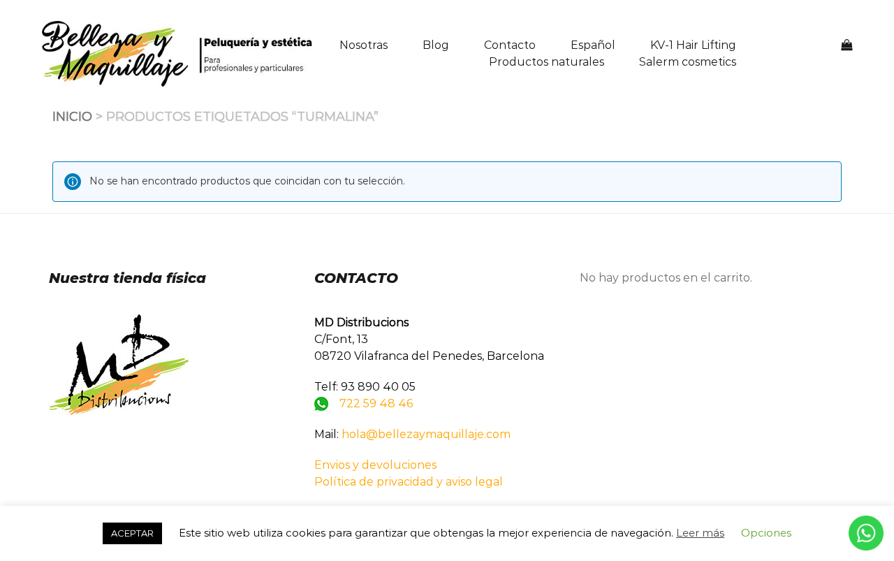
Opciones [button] (766, 532)
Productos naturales (546, 61)
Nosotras (363, 45)
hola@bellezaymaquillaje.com (426, 434)
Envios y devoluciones (375, 465)
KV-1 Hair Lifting (693, 45)
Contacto (510, 45)
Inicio (72, 116)
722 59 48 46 (376, 403)
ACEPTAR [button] (132, 533)
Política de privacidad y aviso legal (408, 481)
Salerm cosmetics (687, 61)
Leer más (700, 532)
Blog (436, 45)
